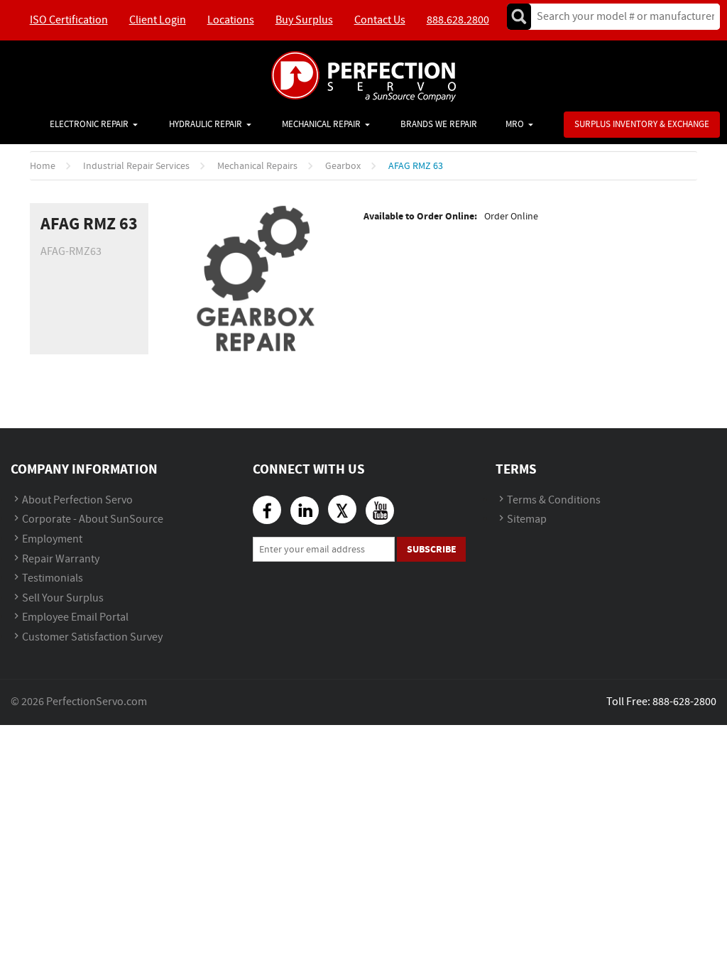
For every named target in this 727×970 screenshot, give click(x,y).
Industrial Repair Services (136, 166)
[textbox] (621, 17)
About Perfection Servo (77, 500)
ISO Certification (69, 20)
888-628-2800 (684, 701)
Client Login (157, 20)
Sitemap (527, 519)
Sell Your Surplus (63, 598)
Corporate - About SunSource (92, 519)
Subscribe (432, 549)
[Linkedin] (304, 510)
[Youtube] (380, 510)
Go (519, 17)
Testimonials (52, 578)
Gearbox (343, 166)
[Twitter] (342, 509)
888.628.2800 (458, 20)
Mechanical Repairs (257, 166)
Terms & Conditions (554, 500)
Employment (52, 539)
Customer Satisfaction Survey (92, 637)
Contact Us (379, 20)
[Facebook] (267, 510)
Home (42, 166)
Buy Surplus (304, 20)
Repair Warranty (60, 559)
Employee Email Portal (75, 617)
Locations (230, 20)
